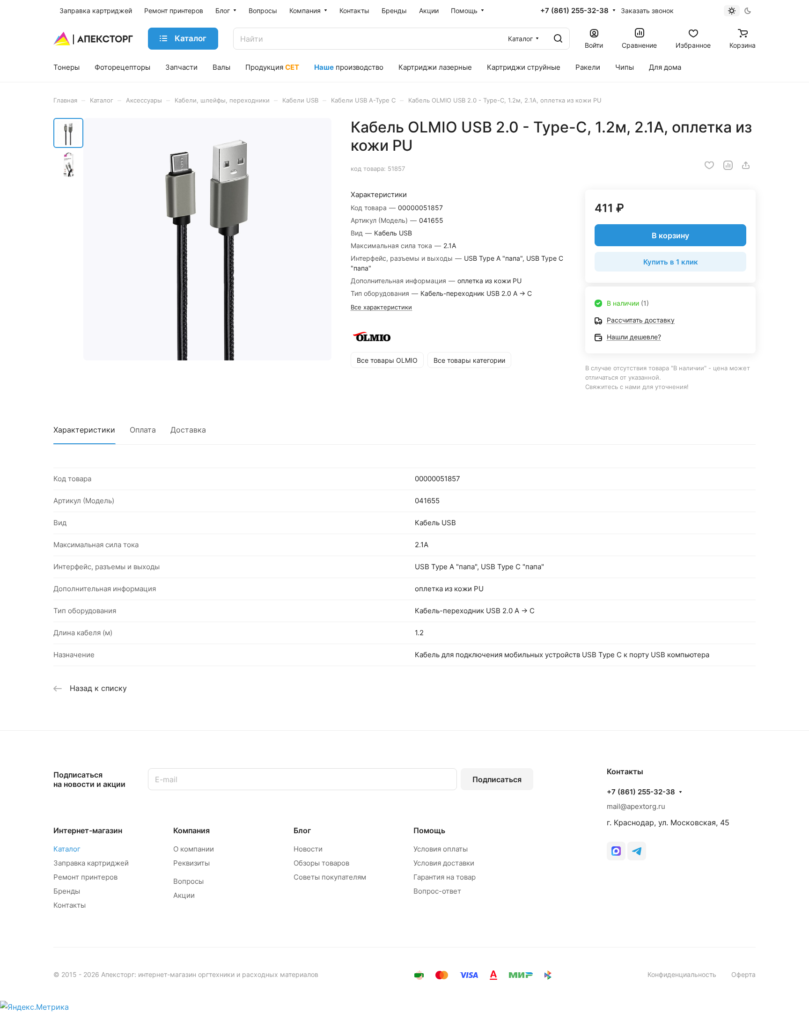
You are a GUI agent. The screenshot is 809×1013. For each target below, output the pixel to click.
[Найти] (558, 39)
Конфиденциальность (681, 974)
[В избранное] (709, 165)
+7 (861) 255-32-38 (574, 11)
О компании (193, 848)
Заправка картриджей (91, 863)
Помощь (429, 830)
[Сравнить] (728, 165)
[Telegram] (636, 851)
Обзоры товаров (321, 863)
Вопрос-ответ (437, 891)
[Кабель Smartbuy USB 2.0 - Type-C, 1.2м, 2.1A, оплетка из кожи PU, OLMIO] (207, 239)
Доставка (188, 429)
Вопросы (188, 881)
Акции (184, 895)
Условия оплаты (440, 848)
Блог (302, 830)
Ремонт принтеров (85, 877)
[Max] (616, 851)
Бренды (66, 891)
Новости (308, 848)
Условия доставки (443, 863)
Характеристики (84, 429)
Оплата (143, 429)
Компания (191, 830)
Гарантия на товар (444, 877)
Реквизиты (191, 863)
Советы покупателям (330, 877)
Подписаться (497, 779)
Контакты (69, 905)
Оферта (743, 974)
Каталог (67, 848)
